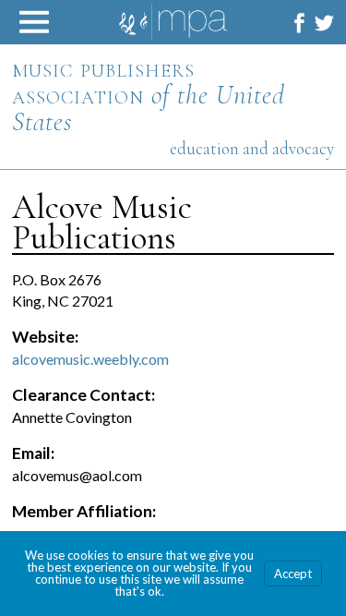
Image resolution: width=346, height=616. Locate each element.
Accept (293, 573)
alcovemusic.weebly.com (90, 359)
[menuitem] (299, 22)
